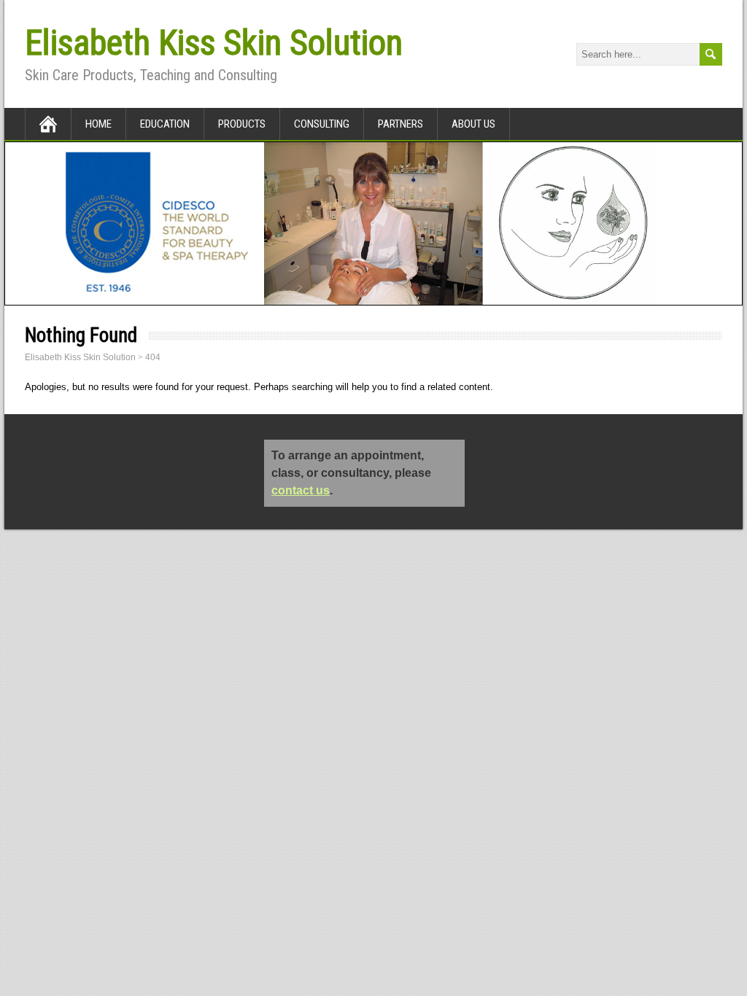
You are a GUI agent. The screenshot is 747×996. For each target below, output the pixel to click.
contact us (300, 490)
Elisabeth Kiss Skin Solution (214, 42)
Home (98, 124)
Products (242, 124)
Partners (400, 124)
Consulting (321, 124)
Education (165, 124)
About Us (473, 124)
